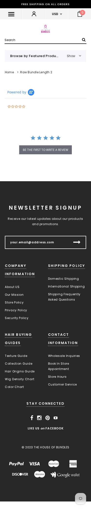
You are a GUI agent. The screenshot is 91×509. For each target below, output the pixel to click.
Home (9, 72)
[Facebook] (31, 418)
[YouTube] (56, 418)
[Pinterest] (47, 418)
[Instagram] (39, 418)
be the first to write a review (45, 150)
